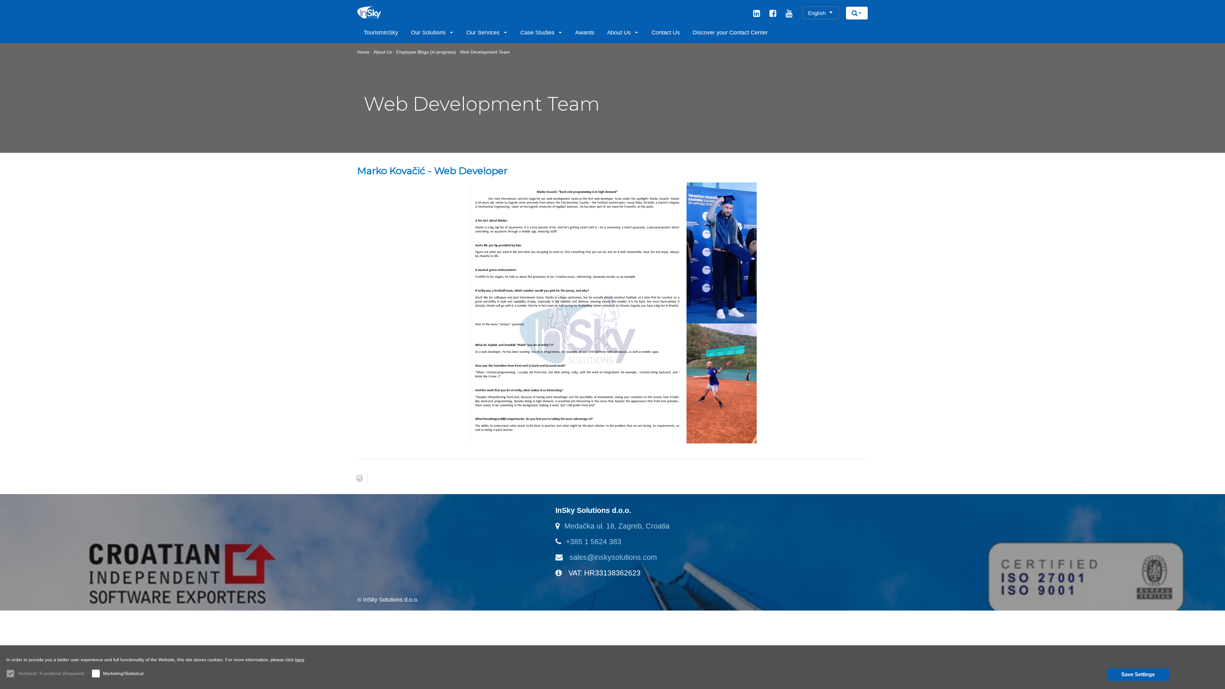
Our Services (483, 32)
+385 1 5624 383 (593, 541)
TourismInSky (381, 32)
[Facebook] (772, 14)
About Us (619, 32)
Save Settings (1138, 674)
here (299, 659)
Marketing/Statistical (123, 673)
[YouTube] (789, 14)
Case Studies (537, 32)
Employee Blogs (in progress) (426, 52)
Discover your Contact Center (730, 32)
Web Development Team (485, 52)
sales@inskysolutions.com (612, 557)
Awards (584, 32)
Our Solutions (428, 32)
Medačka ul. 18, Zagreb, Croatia (617, 526)
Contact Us (665, 32)
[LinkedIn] (756, 14)
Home (363, 52)
